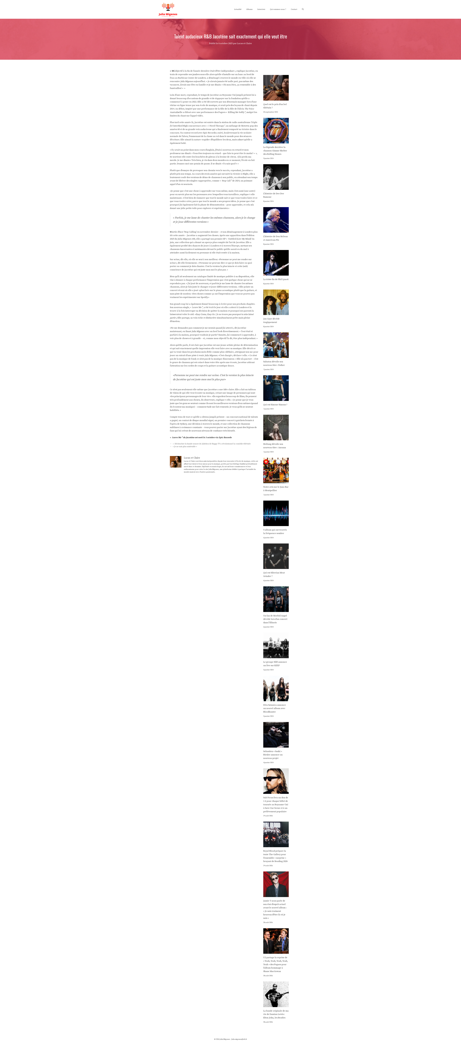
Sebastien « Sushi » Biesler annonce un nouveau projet (273, 755)
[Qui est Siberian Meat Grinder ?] (276, 567)
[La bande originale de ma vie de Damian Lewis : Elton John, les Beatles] (276, 1005)
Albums (249, 9)
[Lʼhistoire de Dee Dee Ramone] (276, 188)
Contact (294, 9)
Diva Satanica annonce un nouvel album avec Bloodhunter (274, 708)
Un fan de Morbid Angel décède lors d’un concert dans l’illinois (275, 619)
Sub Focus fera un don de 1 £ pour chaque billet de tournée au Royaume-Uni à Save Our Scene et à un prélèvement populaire (275, 804)
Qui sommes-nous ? (278, 9)
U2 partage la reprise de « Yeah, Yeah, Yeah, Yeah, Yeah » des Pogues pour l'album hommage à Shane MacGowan (275, 964)
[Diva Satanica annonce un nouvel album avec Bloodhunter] (276, 699)
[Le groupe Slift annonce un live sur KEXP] (276, 656)
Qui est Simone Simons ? (275, 404)
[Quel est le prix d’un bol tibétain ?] (276, 98)
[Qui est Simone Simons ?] (276, 399)
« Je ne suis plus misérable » (185, 447)
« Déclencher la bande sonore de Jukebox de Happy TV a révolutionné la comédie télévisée (212, 444)
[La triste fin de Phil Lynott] (276, 273)
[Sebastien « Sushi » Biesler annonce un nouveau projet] (276, 745)
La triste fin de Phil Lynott (275, 279)
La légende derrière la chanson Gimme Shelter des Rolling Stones (275, 151)
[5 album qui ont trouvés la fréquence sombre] (276, 524)
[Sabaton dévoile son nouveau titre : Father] (276, 356)
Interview (261, 9)
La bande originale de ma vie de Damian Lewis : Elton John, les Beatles (276, 1014)
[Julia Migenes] (168, 9)
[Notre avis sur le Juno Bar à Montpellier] (276, 481)
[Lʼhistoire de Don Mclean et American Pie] (276, 230)
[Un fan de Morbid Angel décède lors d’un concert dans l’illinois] (276, 610)
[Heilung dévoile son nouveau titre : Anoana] (276, 438)
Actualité (237, 9)
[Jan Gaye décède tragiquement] (276, 313)
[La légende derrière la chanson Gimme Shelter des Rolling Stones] (276, 141)
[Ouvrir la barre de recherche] (303, 9)
